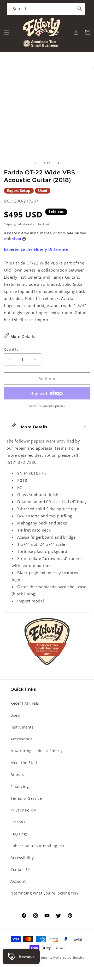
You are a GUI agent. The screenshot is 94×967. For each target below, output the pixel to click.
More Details (22, 336)
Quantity (11, 349)
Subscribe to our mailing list (37, 845)
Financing (19, 786)
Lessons (17, 821)
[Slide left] (35, 163)
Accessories (21, 738)
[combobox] (46, 9)
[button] (6, 32)
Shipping (10, 224)
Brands (17, 774)
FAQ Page (19, 833)
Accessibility (22, 857)
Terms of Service (26, 798)
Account (18, 881)
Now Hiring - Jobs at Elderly (36, 750)
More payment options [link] (47, 406)
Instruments (22, 727)
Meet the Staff (23, 762)
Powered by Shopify (68, 957)
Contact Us (20, 869)
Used (15, 715)
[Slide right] (58, 163)
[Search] (79, 8)
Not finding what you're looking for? (44, 893)
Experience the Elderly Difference (36, 249)
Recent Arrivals (24, 703)
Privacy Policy (23, 810)
